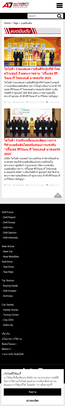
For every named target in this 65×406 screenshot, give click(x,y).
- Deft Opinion (9, 232)
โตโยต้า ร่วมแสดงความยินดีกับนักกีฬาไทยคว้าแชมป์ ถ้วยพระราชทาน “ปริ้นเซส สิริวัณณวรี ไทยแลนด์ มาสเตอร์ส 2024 (32, 73)
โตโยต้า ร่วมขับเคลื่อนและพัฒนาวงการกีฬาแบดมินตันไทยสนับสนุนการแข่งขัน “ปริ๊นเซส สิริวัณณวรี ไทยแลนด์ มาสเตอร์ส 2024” (32, 147)
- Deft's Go (7, 325)
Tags (15, 23)
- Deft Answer (9, 290)
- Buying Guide (10, 285)
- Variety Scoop (10, 309)
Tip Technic (8, 280)
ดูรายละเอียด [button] (32, 400)
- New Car (7, 251)
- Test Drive (8, 266)
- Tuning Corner (10, 314)
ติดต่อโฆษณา (9, 344)
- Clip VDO (7, 319)
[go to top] (58, 195)
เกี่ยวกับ (6, 333)
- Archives (7, 296)
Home (7, 23)
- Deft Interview (10, 237)
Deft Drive (7, 261)
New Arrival (8, 246)
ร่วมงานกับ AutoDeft (12, 354)
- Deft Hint (7, 227)
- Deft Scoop (8, 222)
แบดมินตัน (26, 23)
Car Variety (8, 304)
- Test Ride (7, 272)
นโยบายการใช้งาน (12, 338)
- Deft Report (8, 217)
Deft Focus (7, 212)
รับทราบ (32, 392)
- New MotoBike (10, 256)
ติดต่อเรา (6, 349)
